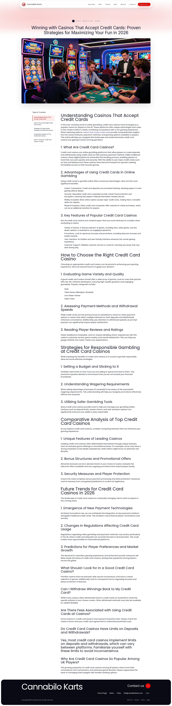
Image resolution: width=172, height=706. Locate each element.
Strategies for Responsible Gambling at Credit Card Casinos (43, 129)
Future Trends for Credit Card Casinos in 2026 (43, 140)
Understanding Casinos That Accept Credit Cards (42, 118)
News (112, 693)
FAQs (119, 693)
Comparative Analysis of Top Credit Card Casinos (42, 135)
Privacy (136, 700)
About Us (130, 700)
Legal (148, 700)
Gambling (97, 21)
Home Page (102, 693)
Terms (143, 700)
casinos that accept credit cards (96, 132)
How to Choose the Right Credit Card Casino (43, 123)
